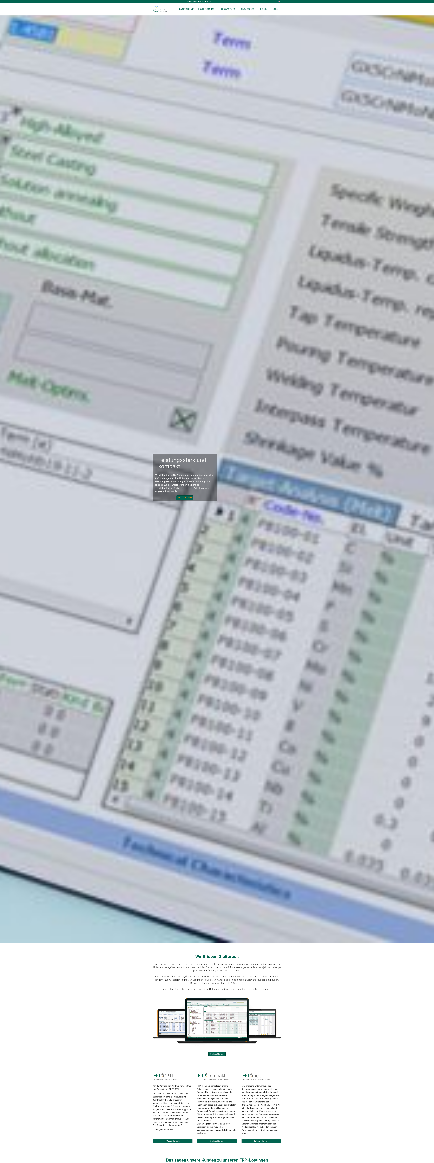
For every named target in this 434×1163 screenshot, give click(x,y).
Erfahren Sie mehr (185, 493)
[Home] (162, 9)
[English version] (279, 1)
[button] (207, 9)
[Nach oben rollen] (426, 1155)
